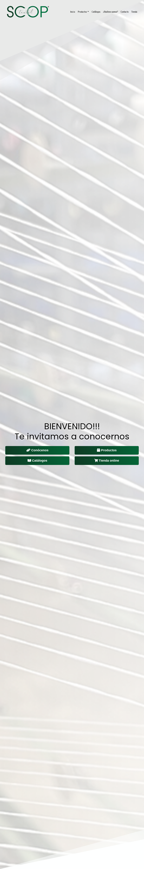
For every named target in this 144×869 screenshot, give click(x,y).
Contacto (125, 11)
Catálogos (96, 11)
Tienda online (109, 460)
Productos (82, 11)
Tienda (134, 11)
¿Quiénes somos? (110, 11)
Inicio (72, 11)
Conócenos (39, 450)
